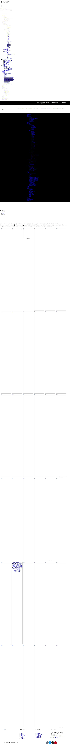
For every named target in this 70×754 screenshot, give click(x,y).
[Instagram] (52, 742)
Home (3, 213)
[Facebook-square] (47, 742)
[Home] (3, 109)
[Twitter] (50, 742)
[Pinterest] (55, 742)
